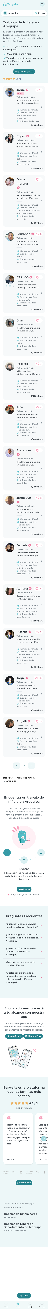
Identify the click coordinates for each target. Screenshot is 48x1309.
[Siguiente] (31, 765)
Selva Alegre (10, 1217)
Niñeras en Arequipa (13, 1207)
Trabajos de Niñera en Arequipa (19, 1204)
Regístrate (24, 889)
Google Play (34, 1036)
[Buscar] (5, 13)
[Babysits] (10, 4)
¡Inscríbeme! (24, 1182)
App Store (15, 1036)
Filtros (41, 13)
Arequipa (8, 1230)
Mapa (26, 1295)
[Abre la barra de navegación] (42, 4)
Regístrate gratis (24, 71)
